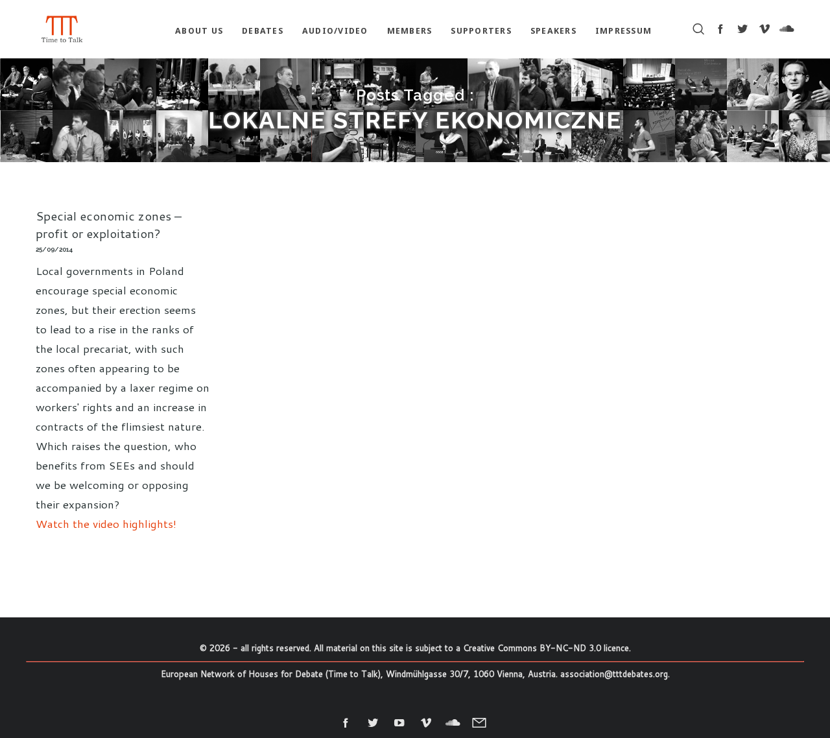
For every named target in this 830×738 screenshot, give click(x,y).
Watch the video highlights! (106, 523)
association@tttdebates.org (614, 674)
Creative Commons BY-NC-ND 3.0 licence (546, 648)
